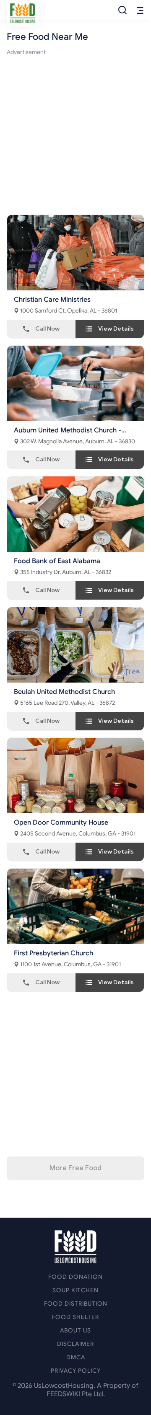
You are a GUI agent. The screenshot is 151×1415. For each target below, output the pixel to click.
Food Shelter (75, 1317)
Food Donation (75, 1276)
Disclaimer (75, 1344)
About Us (75, 1330)
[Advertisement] (75, 132)
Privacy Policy (76, 1370)
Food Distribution (75, 1303)
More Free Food (75, 1168)
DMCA (75, 1357)
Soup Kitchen (75, 1290)
